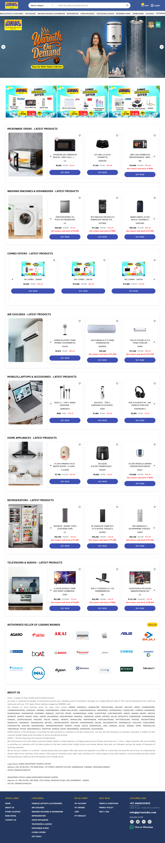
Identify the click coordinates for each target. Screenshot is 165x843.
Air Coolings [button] (30, 14)
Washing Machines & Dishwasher (47, 812)
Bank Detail (10, 816)
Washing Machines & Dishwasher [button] (51, 14)
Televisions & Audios (42, 824)
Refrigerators (39, 816)
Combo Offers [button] (138, 14)
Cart (77, 812)
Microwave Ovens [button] (123, 14)
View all (152, 624)
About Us (9, 807)
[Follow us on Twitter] (138, 822)
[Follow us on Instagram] (149, 822)
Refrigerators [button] (73, 14)
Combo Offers (39, 832)
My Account (80, 803)
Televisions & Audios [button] (105, 14)
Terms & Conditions (108, 803)
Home (7, 803)
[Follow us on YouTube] (144, 822)
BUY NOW (102, 172)
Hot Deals (37, 836)
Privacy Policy (106, 807)
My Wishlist (80, 816)
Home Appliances (40, 820)
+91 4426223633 (140, 803)
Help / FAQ (104, 812)
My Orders (80, 807)
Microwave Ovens (40, 828)
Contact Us (10, 820)
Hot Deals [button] (150, 14)
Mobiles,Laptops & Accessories (47, 803)
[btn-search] (127, 5)
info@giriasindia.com (143, 812)
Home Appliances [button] (87, 14)
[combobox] (42, 5)
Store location (12, 812)
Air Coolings (38, 807)
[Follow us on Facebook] (132, 822)
